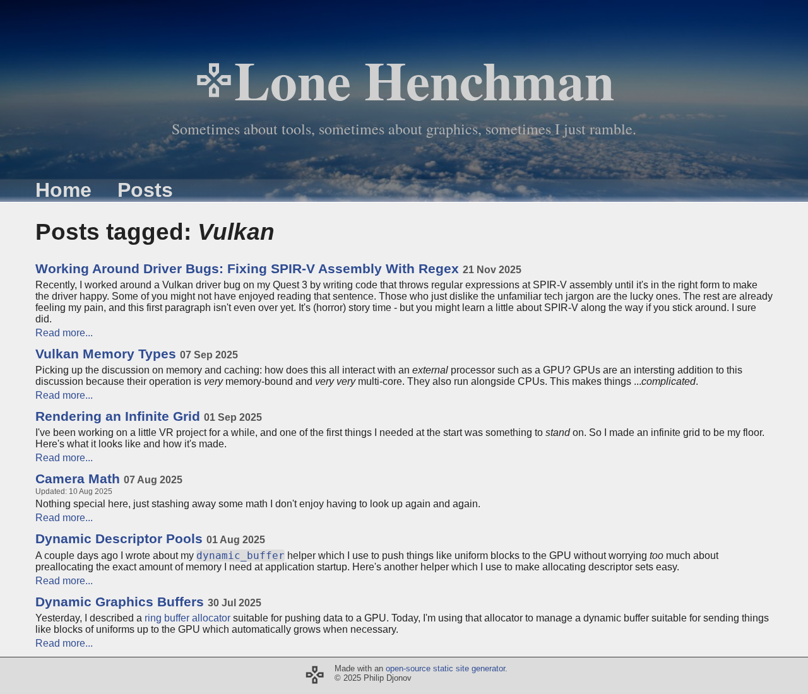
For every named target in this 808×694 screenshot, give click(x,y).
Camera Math (108, 478)
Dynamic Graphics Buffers (148, 601)
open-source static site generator (445, 668)
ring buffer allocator (187, 618)
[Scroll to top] (314, 676)
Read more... (64, 332)
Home (63, 190)
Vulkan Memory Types (136, 354)
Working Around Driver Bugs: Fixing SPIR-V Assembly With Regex (278, 268)
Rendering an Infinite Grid (148, 416)
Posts (145, 190)
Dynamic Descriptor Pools (150, 538)
